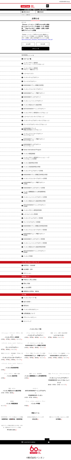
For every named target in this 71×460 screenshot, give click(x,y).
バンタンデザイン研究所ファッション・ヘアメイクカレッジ (33, 63)
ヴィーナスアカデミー (29, 81)
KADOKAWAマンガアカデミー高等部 (34, 239)
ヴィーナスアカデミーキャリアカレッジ (35, 124)
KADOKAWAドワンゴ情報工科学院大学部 (35, 174)
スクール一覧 (27, 59)
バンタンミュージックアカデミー (33, 101)
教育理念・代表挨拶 (29, 265)
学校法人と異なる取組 (29, 279)
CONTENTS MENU (29, 442)
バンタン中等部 (28, 256)
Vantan (28, 6)
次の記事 (28, 44)
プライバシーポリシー (29, 317)
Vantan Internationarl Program (32, 149)
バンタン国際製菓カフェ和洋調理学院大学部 (34, 192)
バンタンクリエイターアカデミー (33, 89)
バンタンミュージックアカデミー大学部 (35, 197)
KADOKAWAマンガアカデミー (32, 97)
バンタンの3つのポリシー (30, 309)
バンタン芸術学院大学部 (30, 163)
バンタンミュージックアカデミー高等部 (35, 243)
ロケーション (27, 273)
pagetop (47, 439)
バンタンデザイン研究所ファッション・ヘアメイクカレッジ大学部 (36, 158)
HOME (23, 14)
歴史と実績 (26, 283)
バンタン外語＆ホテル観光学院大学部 (34, 201)
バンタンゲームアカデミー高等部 (33, 218)
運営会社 (26, 305)
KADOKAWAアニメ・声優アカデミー (34, 93)
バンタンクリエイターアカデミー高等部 (35, 230)
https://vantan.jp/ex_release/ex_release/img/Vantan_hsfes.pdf (37, 39)
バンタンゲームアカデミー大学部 (33, 170)
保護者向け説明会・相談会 (31, 291)
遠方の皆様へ (27, 301)
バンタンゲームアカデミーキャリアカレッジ (36, 120)
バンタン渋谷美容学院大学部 (31, 166)
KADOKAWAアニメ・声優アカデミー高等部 (34, 234)
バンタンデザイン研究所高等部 (32, 210)
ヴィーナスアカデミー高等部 (31, 222)
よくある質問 (27, 287)
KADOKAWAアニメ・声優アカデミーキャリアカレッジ (34, 139)
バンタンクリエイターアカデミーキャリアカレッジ (33, 134)
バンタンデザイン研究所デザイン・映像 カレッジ (30, 68)
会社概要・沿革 (28, 269)
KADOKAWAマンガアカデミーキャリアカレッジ (32, 145)
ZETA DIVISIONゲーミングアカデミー (34, 108)
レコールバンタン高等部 (30, 214)
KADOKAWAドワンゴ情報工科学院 (33, 85)
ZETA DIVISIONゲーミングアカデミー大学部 (34, 205)
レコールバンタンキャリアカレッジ (33, 116)
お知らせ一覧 (35, 48)
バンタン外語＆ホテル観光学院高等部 (34, 247)
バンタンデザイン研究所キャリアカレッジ (35, 112)
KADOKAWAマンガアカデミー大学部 (34, 188)
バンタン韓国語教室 (29, 153)
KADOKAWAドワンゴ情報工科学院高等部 (35, 226)
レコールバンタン (28, 73)
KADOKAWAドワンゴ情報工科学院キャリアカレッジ (32, 129)
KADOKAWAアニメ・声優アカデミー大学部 (34, 183)
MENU (47, 6)
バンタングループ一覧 (29, 297)
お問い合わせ (26, 12)
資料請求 (40, 12)
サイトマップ (27, 321)
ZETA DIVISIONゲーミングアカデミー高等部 (34, 251)
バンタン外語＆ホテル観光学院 (32, 105)
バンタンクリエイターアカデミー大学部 (35, 178)
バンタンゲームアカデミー (31, 77)
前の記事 (43, 44)
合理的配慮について (29, 313)
